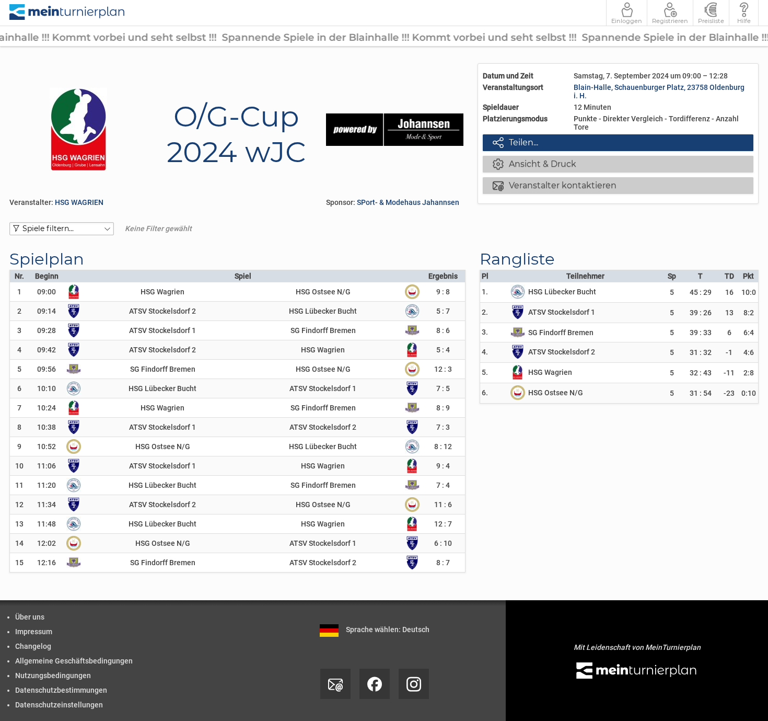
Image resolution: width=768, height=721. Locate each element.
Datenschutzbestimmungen (61, 690)
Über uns (29, 617)
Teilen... (516, 142)
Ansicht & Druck (535, 163)
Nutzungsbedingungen (53, 675)
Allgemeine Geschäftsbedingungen (74, 661)
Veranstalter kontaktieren (555, 185)
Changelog (33, 646)
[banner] (67, 13)
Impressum (33, 631)
